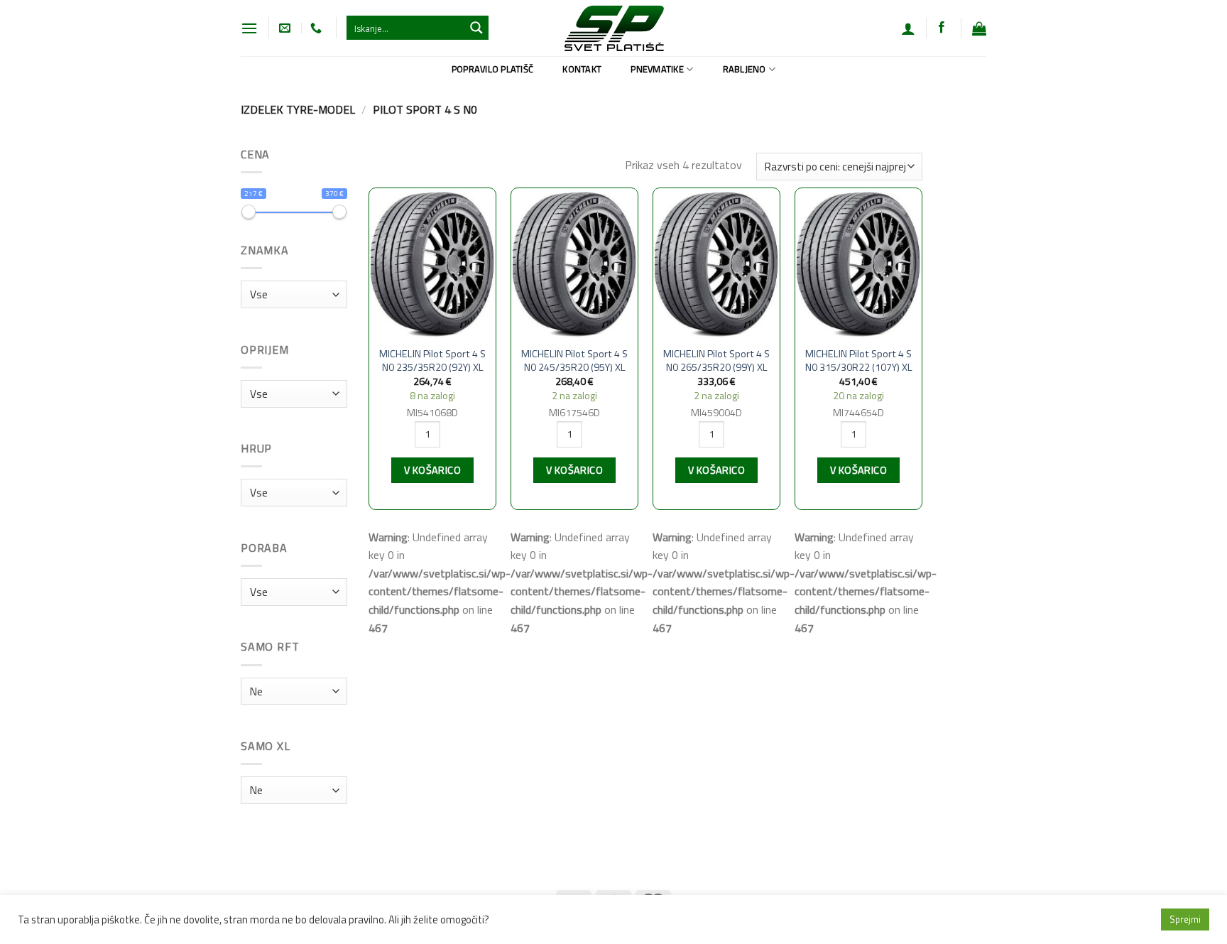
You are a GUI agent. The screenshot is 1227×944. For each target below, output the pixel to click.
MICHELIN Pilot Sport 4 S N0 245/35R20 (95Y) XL (574, 360)
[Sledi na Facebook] (941, 27)
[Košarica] (979, 28)
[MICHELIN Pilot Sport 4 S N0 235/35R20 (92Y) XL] (432, 264)
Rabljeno (744, 69)
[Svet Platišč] (613, 28)
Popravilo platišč (492, 69)
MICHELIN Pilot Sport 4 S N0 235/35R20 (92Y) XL (432, 360)
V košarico (432, 470)
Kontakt (581, 69)
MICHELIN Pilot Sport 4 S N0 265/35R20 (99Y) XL (716, 360)
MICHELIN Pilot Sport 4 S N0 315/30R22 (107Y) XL (858, 360)
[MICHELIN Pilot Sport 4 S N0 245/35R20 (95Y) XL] (574, 264)
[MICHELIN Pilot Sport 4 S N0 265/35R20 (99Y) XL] (716, 264)
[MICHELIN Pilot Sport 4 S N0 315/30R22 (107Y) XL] (858, 264)
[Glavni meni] (249, 28)
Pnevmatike (657, 69)
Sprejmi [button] (1185, 919)
